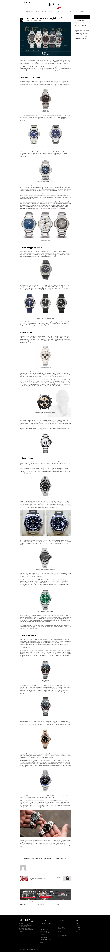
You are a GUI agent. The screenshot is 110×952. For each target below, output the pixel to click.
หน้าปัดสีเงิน (53, 207)
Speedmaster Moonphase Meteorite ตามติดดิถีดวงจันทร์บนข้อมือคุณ (82, 30)
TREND (77, 931)
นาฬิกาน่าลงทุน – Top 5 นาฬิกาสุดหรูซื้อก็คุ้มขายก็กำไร (45, 18)
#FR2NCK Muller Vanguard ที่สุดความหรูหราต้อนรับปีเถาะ (64, 935)
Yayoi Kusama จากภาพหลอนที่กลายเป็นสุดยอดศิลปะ (37, 879)
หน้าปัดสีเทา (26, 208)
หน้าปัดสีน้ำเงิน (31, 207)
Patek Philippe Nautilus (49, 858)
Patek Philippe (27, 858)
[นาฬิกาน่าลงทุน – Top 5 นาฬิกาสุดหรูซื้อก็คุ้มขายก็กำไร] (45, 38)
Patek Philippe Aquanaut (37, 858)
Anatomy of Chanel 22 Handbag (55, 879)
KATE (28, 20)
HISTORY (78, 925)
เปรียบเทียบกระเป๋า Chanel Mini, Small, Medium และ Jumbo (81, 37)
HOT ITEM (78, 927)
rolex (57, 858)
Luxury (32, 20)
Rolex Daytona (63, 858)
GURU (77, 923)
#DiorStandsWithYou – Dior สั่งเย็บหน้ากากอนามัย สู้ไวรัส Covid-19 (63, 928)
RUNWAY (78, 929)
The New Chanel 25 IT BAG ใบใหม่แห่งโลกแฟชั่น (81, 34)
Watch (35, 20)
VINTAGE (78, 933)
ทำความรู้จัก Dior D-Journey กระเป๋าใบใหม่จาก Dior (81, 21)
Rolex (21, 338)
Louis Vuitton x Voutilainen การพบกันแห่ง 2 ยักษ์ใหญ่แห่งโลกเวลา (82, 25)
